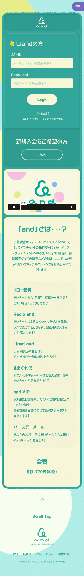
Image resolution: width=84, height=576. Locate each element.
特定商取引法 (64, 554)
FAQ (15, 554)
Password (19, 75)
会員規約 (26, 554)
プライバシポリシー (44, 554)
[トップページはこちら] (42, 22)
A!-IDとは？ (43, 113)
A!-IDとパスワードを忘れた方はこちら (43, 119)
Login (42, 99)
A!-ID (16, 54)
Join (42, 155)
